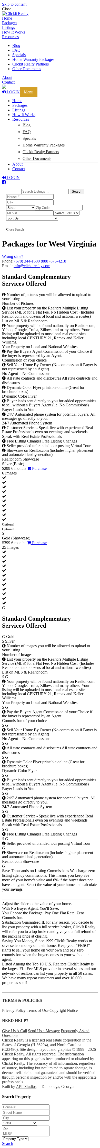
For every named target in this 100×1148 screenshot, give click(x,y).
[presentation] (50, 13)
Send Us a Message (44, 1031)
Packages (9, 23)
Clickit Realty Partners (30, 64)
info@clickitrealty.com (32, 266)
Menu (28, 92)
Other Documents (26, 69)
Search (7, 1143)
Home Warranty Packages (33, 59)
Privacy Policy (14, 1010)
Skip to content (14, 4)
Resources (10, 37)
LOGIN (13, 92)
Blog (16, 45)
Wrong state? (12, 256)
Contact (8, 82)
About (7, 77)
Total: (13, 187)
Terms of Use (37, 1010)
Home (7, 18)
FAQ (16, 50)
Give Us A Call (14, 1031)
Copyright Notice (63, 1010)
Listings (8, 27)
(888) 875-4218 (53, 261)
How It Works (13, 32)
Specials (19, 55)
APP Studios (26, 1086)
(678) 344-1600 (27, 261)
